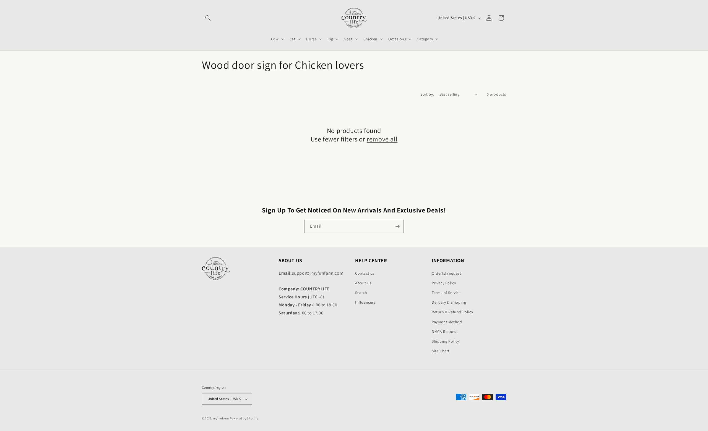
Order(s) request (446, 273)
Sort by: (427, 94)
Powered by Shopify (244, 418)
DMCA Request (445, 331)
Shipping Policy (445, 341)
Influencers (365, 302)
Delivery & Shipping (449, 302)
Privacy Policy (444, 282)
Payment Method (447, 321)
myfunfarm (221, 418)
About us (363, 282)
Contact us (364, 273)
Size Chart (441, 350)
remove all (382, 139)
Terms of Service (446, 292)
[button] (208, 18)
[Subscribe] (397, 226)
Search (361, 292)
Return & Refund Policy (452, 311)
